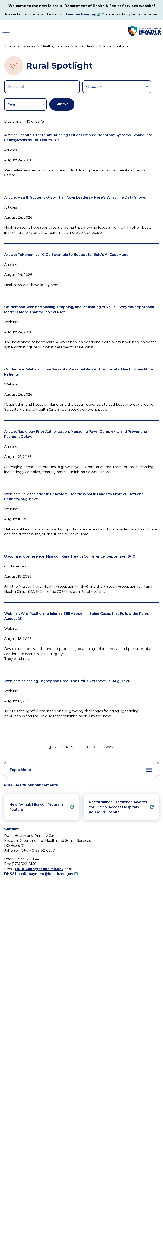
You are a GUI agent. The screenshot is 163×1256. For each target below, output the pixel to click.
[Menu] (6, 31)
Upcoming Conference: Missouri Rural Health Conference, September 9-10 (69, 556)
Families (28, 46)
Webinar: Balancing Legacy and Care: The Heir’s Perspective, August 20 (67, 681)
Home (10, 46)
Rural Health (86, 46)
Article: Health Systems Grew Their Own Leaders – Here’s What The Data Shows (75, 197)
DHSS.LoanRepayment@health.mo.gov (38, 874)
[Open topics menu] (149, 770)
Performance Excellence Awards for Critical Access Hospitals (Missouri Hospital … (118, 807)
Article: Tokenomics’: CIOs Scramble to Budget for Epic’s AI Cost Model (66, 255)
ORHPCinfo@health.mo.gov (39, 869)
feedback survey (81, 14)
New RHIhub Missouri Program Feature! (36, 807)
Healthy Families (55, 46)
